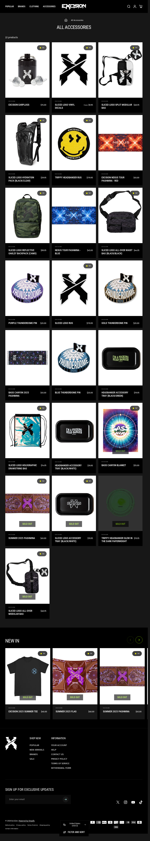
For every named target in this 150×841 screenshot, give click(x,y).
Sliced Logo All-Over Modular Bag (20, 612)
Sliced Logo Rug (64, 323)
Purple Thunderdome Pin (22, 323)
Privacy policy (21, 825)
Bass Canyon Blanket (114, 465)
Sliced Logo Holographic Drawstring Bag (22, 467)
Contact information (11, 829)
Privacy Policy (59, 759)
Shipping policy (45, 825)
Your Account (59, 745)
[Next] (139, 639)
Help (53, 749)
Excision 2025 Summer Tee (23, 711)
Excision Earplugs (18, 104)
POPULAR (34, 745)
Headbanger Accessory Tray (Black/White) (68, 467)
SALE (32, 759)
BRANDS (34, 754)
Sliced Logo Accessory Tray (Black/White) (68, 540)
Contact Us (57, 754)
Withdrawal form (61, 768)
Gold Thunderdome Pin (114, 323)
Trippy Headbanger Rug (68, 177)
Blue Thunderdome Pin (67, 392)
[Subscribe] (66, 799)
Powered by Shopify (27, 821)
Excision (11, 101)
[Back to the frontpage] (65, 20)
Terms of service (32, 825)
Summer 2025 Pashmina (21, 538)
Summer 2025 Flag (66, 711)
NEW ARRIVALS (37, 749)
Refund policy (10, 825)
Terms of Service (60, 763)
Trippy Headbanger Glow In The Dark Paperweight (117, 540)
